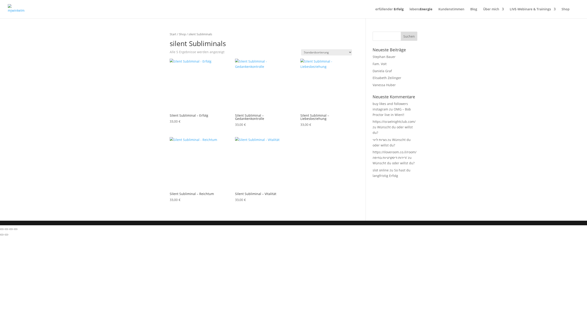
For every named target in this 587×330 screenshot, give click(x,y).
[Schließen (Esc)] (15, 229)
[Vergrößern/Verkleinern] (2, 229)
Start (173, 34)
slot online (381, 170)
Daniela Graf (382, 71)
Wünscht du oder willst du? (394, 163)
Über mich (491, 9)
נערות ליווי (380, 140)
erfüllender (389, 9)
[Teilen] (11, 229)
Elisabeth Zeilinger (387, 78)
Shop (566, 9)
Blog (473, 9)
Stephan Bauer (384, 57)
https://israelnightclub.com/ (394, 121)
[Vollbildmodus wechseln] (6, 229)
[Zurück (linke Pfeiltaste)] (2, 234)
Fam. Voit (380, 64)
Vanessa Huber (384, 85)
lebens (421, 9)
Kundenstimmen (451, 9)
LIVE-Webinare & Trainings (530, 9)
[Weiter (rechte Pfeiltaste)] (6, 234)
